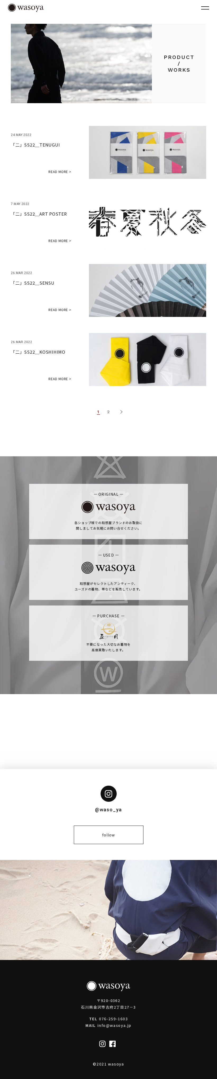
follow (108, 834)
